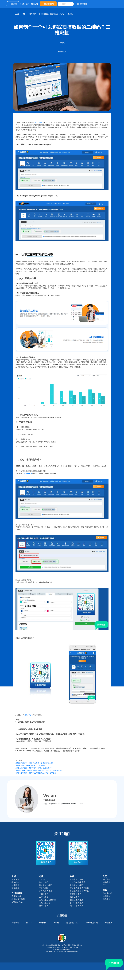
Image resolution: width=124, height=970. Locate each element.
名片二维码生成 (76, 903)
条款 (105, 890)
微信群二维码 (75, 894)
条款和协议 (107, 893)
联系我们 (107, 882)
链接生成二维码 (76, 879)
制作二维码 (43, 906)
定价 (105, 885)
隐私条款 (107, 899)
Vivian (49, 795)
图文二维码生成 (76, 900)
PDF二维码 (43, 888)
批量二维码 (74, 897)
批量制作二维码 (18, 899)
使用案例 (15, 885)
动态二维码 (38, 122)
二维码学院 (17, 893)
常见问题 (15, 888)
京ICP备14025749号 (52, 952)
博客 (24, 13)
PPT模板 (42, 923)
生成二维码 (43, 894)
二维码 (42, 879)
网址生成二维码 (45, 885)
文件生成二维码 (76, 885)
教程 (72, 876)
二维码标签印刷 (91, 923)
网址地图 (108, 923)
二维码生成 (43, 897)
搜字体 (29, 923)
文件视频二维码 (45, 891)
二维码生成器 (44, 903)
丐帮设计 (15, 923)
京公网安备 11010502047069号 (68, 952)
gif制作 (56, 923)
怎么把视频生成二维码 (79, 888)
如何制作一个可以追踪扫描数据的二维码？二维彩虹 (51, 13)
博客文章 (15, 879)
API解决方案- (17, 902)
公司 (105, 876)
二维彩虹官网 (49, 4)
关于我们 (107, 879)
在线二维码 (43, 882)
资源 (41, 876)
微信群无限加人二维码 (79, 891)
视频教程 (15, 882)
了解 (14, 876)
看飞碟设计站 (72, 923)
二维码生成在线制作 (47, 900)
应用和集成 (16, 896)
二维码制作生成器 (77, 882)
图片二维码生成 (76, 906)
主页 (17, 13)
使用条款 (107, 896)
